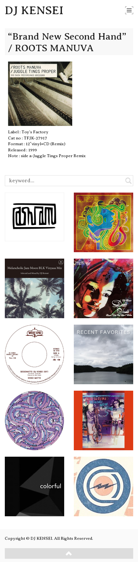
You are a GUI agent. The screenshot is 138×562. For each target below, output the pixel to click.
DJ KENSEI (34, 10)
